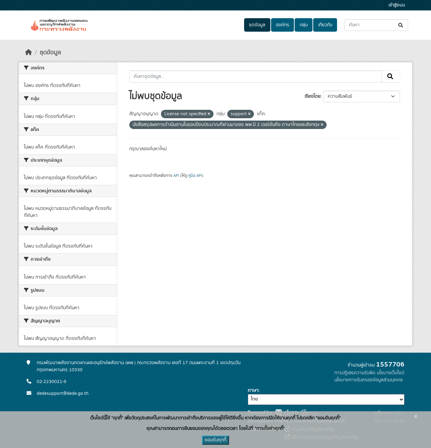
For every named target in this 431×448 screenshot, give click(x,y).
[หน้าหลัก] (28, 52)
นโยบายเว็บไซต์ (390, 373)
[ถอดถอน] (209, 114)
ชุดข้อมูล (257, 25)
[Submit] (401, 25)
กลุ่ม (304, 25)
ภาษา (253, 390)
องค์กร (282, 25)
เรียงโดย (313, 96)
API (176, 175)
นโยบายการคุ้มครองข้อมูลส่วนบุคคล (368, 380)
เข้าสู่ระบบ (397, 5)
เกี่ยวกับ (325, 25)
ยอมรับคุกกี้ (215, 440)
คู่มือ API (195, 175)
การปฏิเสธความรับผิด (354, 373)
